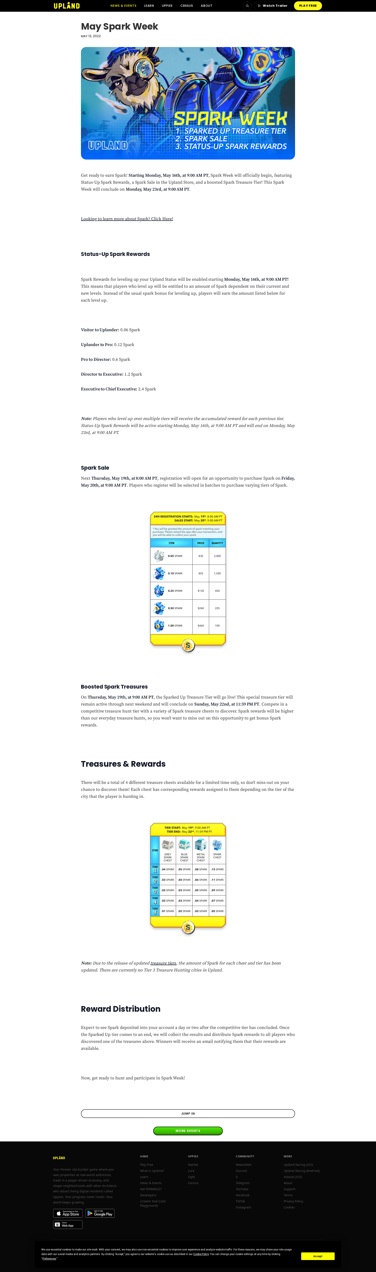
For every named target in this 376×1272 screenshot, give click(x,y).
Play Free (146, 1165)
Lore (191, 1171)
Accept (317, 1256)
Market (193, 1165)
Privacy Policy (293, 1201)
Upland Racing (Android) (302, 1171)
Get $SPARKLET (151, 1189)
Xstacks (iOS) (293, 1177)
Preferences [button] (49, 1258)
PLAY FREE (308, 5)
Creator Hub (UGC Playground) (153, 1203)
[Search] (247, 6)
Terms (288, 1195)
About (207, 5)
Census (186, 5)
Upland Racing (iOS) (298, 1165)
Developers (148, 1195)
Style (191, 1177)
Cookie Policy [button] (201, 1254)
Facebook (242, 1195)
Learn (149, 5)
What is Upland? (152, 1171)
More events (188, 1131)
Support (289, 1189)
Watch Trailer (275, 5)
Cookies (289, 1207)
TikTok (240, 1201)
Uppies (167, 5)
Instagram (243, 1207)
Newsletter (244, 1165)
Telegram (243, 1183)
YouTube (242, 1189)
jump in (188, 1114)
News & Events (123, 5)
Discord (241, 1171)
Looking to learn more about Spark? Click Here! (127, 219)
